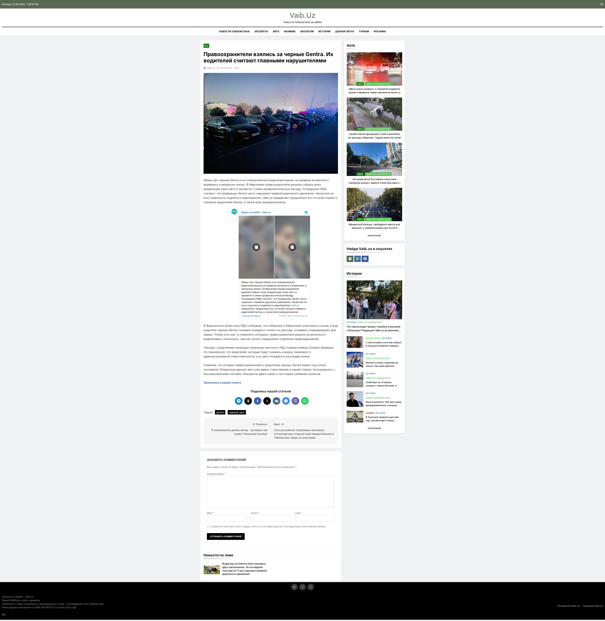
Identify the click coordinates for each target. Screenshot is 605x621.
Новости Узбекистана (234, 31)
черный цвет (237, 412)
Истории (324, 31)
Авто (276, 31)
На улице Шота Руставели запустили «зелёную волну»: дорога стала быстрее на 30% (374, 183)
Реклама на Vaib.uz (568, 605)
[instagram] (358, 259)
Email (255, 513)
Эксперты (261, 31)
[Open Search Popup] (602, 4)
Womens (289, 31)
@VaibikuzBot (96, 604)
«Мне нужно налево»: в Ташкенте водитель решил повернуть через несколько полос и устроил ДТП (374, 92)
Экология (307, 31)
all (206, 46)
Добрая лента (344, 31)
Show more (374, 235)
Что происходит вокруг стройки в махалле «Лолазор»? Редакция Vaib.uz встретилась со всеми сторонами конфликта (373, 330)
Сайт (298, 513)
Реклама (380, 31)
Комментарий (216, 473)
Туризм (364, 31)
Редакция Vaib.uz (593, 605)
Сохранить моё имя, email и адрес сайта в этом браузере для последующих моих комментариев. (268, 526)
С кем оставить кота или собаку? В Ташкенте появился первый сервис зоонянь (384, 345)
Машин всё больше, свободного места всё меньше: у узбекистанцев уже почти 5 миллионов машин (374, 228)
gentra (220, 412)
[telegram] (350, 259)
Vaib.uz (302, 15)
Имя (210, 513)
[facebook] (365, 259)
